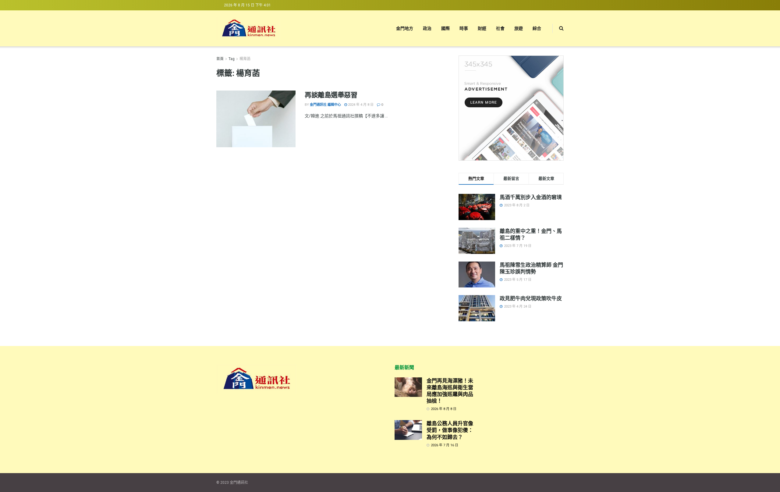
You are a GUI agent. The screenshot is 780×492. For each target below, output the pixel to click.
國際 (445, 28)
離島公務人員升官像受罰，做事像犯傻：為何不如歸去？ (450, 430)
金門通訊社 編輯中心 (325, 105)
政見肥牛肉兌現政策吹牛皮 (531, 298)
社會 (500, 28)
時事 (463, 28)
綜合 (537, 28)
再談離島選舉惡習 (331, 95)
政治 (427, 28)
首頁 (220, 59)
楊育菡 (244, 59)
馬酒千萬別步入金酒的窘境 (531, 197)
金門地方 (404, 28)
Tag (232, 59)
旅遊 (518, 28)
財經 (482, 28)
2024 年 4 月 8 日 (360, 105)
